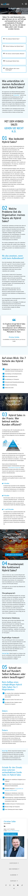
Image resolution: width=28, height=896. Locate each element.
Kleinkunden (16, 95)
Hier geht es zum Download (14, 554)
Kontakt (13, 881)
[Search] (22, 4)
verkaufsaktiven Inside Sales (14, 467)
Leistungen (13, 863)
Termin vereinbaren (11, 834)
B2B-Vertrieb (13, 869)
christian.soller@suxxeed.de (13, 830)
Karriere (13, 875)
